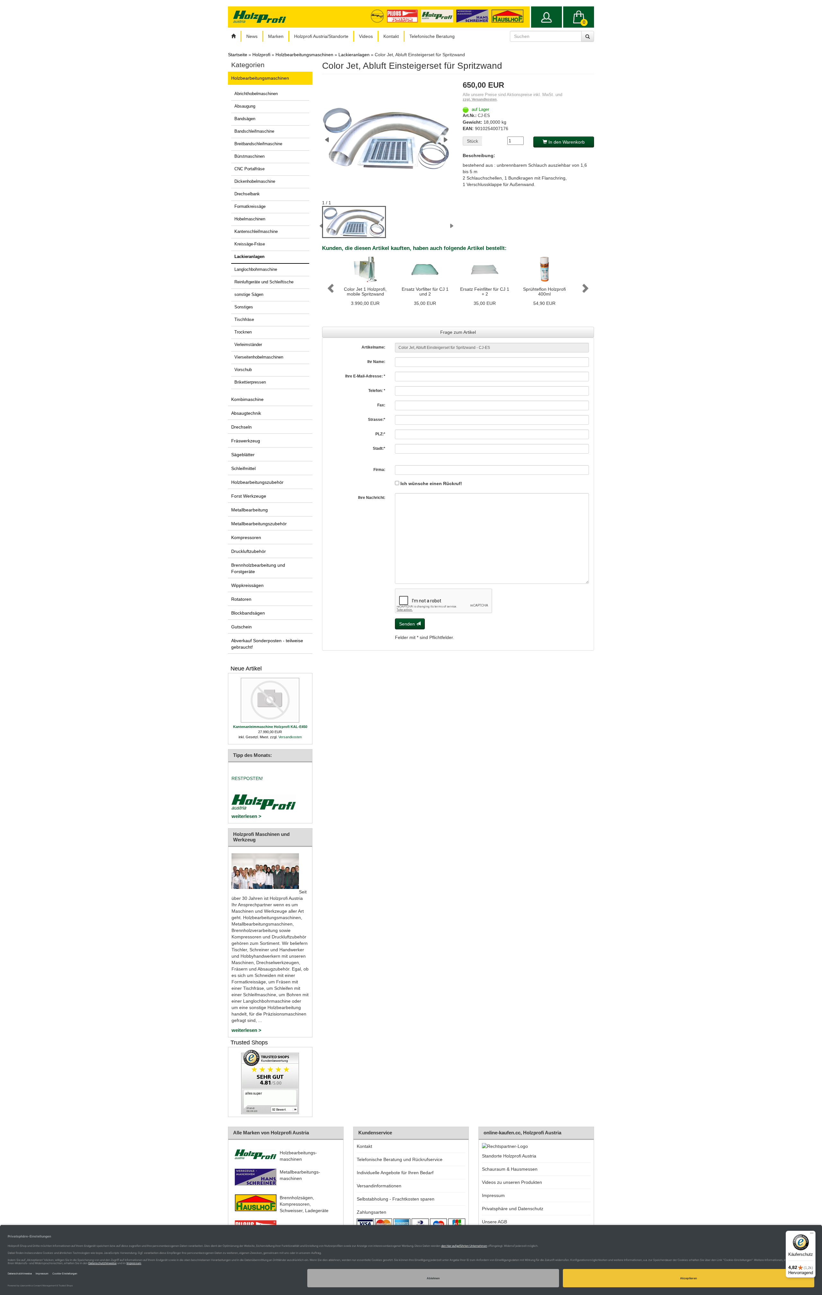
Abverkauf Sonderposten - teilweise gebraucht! (267, 644)
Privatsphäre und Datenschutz (512, 1208)
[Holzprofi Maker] (379, 15)
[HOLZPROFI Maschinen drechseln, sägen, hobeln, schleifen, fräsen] (259, 16)
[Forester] (404, 15)
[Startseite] (233, 36)
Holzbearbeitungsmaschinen (260, 78)
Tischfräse (244, 319)
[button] (329, 286)
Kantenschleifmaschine (256, 231)
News (252, 36)
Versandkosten (290, 737)
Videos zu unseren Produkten (512, 1182)
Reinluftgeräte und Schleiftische (263, 282)
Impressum (493, 1195)
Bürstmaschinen (249, 156)
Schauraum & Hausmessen (510, 1169)
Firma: (379, 469)
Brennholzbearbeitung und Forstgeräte (258, 568)
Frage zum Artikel (458, 332)
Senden (407, 623)
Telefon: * (376, 390)
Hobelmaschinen (249, 219)
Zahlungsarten (371, 1212)
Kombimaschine (247, 399)
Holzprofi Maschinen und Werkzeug (261, 836)
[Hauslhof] (474, 15)
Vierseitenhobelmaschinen (258, 357)
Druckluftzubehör (248, 551)
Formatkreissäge (250, 206)
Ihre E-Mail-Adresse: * (365, 376)
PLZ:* (380, 434)
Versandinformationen (379, 1185)
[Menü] (812, 1234)
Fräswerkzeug (245, 440)
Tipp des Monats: (252, 755)
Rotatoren (241, 599)
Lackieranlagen (249, 256)
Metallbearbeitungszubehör (259, 523)
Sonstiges (243, 307)
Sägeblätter (243, 454)
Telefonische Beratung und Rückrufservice (399, 1159)
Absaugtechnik (246, 413)
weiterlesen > (246, 816)
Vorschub (243, 370)
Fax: (381, 405)
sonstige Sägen (248, 294)
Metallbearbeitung (249, 509)
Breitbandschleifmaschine (258, 144)
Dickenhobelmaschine (254, 181)
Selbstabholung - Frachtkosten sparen (395, 1199)
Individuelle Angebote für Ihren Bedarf (395, 1172)
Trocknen (243, 332)
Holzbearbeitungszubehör (257, 482)
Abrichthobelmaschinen (256, 94)
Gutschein (241, 626)
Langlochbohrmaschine (255, 269)
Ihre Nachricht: (371, 497)
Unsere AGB (494, 1221)
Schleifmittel (243, 468)
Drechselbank (247, 194)
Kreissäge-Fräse (249, 244)
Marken (276, 36)
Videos (366, 36)
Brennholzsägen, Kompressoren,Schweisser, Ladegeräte (304, 1204)
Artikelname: (373, 347)
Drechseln (241, 427)
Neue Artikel (246, 668)
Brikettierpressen (250, 382)
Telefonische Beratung (432, 36)
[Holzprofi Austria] (438, 15)
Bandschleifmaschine (254, 131)
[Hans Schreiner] (509, 15)
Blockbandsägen (248, 613)
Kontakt (391, 36)
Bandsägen (244, 119)
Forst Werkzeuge (248, 496)
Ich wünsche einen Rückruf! (430, 483)
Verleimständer (248, 344)
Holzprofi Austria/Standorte (321, 36)
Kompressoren (246, 537)
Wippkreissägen (247, 585)
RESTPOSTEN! (247, 778)
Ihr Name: (376, 361)
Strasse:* (376, 419)
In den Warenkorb (566, 142)
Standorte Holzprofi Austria (509, 1155)
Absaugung (244, 106)
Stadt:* (379, 448)
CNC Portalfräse (249, 169)
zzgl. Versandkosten (480, 99)
